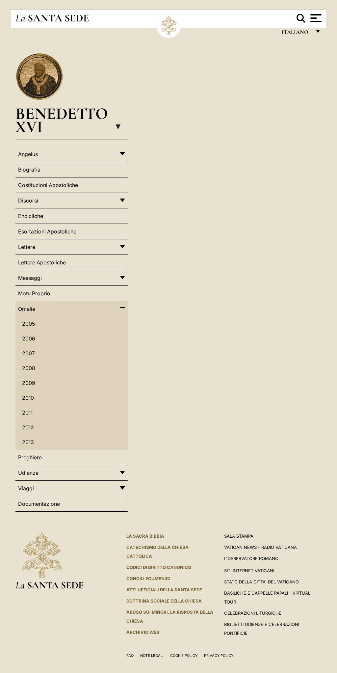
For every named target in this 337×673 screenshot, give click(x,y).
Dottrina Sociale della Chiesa (164, 601)
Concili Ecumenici (148, 578)
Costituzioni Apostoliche (48, 185)
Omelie (26, 309)
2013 (28, 442)
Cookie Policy (183, 655)
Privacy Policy (218, 655)
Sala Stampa (238, 536)
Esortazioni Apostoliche (47, 231)
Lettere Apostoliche (42, 262)
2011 (27, 412)
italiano (296, 34)
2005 (28, 323)
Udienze (28, 473)
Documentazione (39, 503)
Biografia (29, 169)
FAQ (130, 655)
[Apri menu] (315, 18)
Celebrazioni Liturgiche (252, 613)
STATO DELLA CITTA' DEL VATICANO (261, 581)
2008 (28, 368)
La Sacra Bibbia (145, 536)
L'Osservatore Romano (251, 558)
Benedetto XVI (61, 120)
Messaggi (30, 278)
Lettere (26, 247)
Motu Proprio (34, 293)
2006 (28, 338)
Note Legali (152, 655)
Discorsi (28, 200)
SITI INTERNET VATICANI (249, 570)
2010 (28, 397)
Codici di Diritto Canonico (158, 567)
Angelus (28, 154)
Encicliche (30, 216)
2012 (28, 427)
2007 (28, 353)
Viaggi (26, 488)
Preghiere (30, 457)
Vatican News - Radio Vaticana (260, 547)
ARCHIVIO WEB (142, 632)
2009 (28, 383)
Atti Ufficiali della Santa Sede (164, 589)
